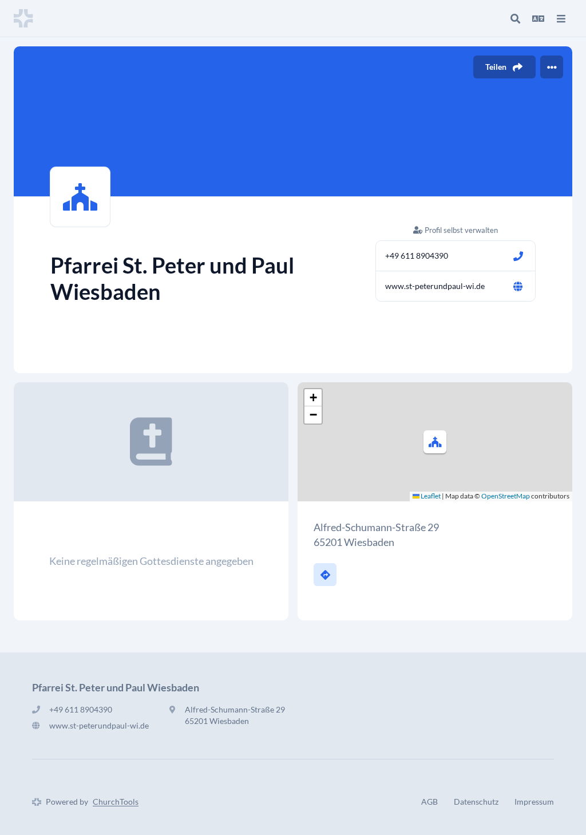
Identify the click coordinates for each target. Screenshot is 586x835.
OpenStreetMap (505, 496)
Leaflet (430, 496)
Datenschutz (476, 801)
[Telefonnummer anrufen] (518, 256)
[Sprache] (537, 18)
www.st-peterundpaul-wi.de (435, 286)
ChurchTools (115, 801)
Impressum (534, 801)
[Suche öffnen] (515, 18)
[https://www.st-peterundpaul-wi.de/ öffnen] (518, 286)
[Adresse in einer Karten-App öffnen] (325, 574)
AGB (429, 801)
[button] (434, 441)
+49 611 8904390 (416, 255)
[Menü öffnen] (560, 18)
